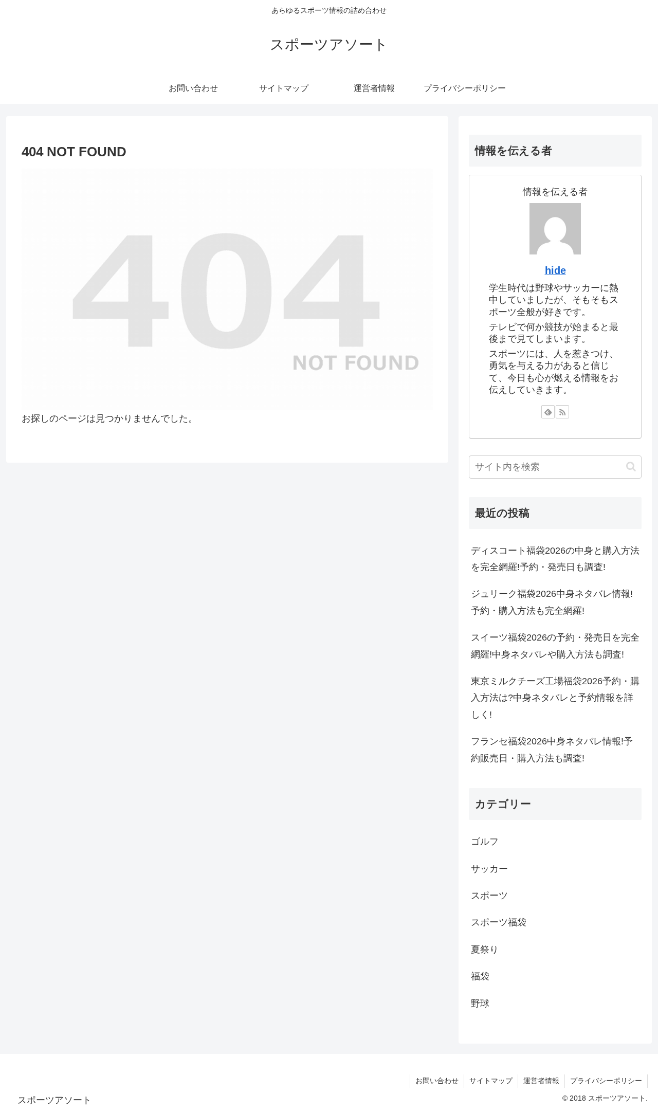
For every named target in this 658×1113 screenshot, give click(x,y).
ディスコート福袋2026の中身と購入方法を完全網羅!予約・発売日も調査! (555, 558)
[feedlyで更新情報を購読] (548, 411)
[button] (631, 466)
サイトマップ (491, 1080)
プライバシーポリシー (606, 1080)
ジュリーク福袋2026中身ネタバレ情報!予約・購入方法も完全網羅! (552, 602)
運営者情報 (541, 1080)
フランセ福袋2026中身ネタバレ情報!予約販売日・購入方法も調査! (552, 749)
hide (555, 270)
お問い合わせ (437, 1080)
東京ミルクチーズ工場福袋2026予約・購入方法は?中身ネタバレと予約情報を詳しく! (555, 698)
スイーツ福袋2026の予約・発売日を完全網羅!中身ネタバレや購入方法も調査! (555, 645)
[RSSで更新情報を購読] (562, 411)
